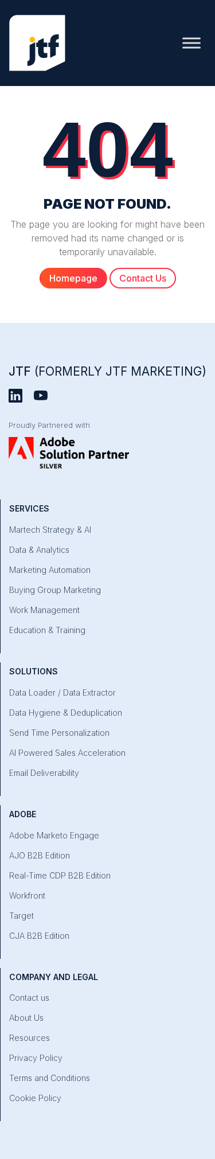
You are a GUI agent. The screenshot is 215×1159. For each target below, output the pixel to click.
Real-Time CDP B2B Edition (60, 875)
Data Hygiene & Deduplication (65, 712)
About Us (26, 1018)
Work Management (44, 610)
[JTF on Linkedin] (15, 395)
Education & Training (47, 630)
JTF (107, 371)
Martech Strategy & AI (50, 529)
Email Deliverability (44, 773)
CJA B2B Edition (39, 936)
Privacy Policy (35, 1058)
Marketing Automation (50, 570)
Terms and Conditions (49, 1078)
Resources (29, 1038)
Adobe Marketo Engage (54, 835)
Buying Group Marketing (55, 590)
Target (21, 915)
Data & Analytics (39, 550)
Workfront (27, 895)
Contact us (29, 997)
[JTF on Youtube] (41, 395)
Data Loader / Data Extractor (62, 692)
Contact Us (142, 278)
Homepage (73, 278)
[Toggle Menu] (191, 42)
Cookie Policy (35, 1098)
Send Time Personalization (59, 732)
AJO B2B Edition (39, 855)
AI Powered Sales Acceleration (67, 753)
